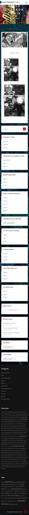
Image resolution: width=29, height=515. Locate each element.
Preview (3, 394)
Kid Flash (22, 421)
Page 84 (5, 253)
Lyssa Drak (24, 454)
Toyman (18, 444)
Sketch (3, 396)
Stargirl (7, 417)
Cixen (6, 440)
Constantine (9, 448)
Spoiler (25, 442)
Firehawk (24, 455)
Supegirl (19, 454)
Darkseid (13, 438)
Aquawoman (4, 421)
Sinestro (19, 442)
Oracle (6, 463)
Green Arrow (3, 415)
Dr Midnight (22, 459)
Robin (18, 461)
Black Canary (11, 454)
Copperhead (14, 442)
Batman (23, 436)
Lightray (8, 426)
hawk (5, 459)
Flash (8, 430)
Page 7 (5, 238)
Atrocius (11, 425)
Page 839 (5, 141)
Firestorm (22, 428)
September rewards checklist (11, 333)
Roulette (9, 455)
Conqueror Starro (13, 310)
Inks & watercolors (6, 388)
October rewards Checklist (10, 328)
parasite (3, 498)
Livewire (25, 428)
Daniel (23, 461)
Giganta (3, 466)
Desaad (16, 454)
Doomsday (9, 442)
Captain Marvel (24, 414)
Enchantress (11, 412)
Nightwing (22, 457)
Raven (12, 452)
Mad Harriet (22, 423)
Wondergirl (3, 438)
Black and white (5, 373)
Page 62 (5, 297)
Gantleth (25, 465)
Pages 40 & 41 (7, 160)
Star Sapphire (24, 430)
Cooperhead (10, 461)
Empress (3, 457)
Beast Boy (3, 465)
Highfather (25, 432)
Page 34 (5, 204)
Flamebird (15, 425)
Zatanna (3, 452)
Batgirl (12, 417)
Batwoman (11, 430)
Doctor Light (4, 414)
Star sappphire (18, 450)
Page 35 (5, 201)
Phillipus (26, 415)
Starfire (23, 448)
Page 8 (5, 235)
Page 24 (5, 179)
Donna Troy (14, 414)
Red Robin (20, 417)
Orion (13, 457)
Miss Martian (11, 465)
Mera (23, 440)
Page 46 (5, 279)
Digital (3, 380)
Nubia (19, 452)
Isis (18, 415)
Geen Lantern (17, 419)
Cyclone (3, 448)
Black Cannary (14, 455)
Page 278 (14, 53)
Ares (2, 412)
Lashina (15, 461)
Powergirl (3, 468)
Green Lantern (18, 448)
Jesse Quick (17, 421)
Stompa (18, 426)
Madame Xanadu (10, 421)
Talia (13, 432)
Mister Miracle (25, 463)
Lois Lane (9, 428)
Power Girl (18, 459)
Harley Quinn (13, 423)
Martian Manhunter (18, 432)
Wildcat (2, 461)
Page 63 (5, 294)
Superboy (16, 417)
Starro (14, 448)
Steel (8, 415)
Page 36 (5, 197)
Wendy (7, 465)
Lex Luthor (23, 412)
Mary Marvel (25, 419)
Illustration (4, 386)
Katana (12, 419)
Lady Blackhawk (8, 432)
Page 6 (5, 241)
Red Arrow (16, 466)
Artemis (6, 461)
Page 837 (5, 147)
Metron (22, 442)
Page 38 (5, 166)
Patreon (3, 391)
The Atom (17, 428)
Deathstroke (10, 440)
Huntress (3, 456)
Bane (6, 455)
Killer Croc (3, 417)
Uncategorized (5, 399)
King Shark (20, 455)
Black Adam (9, 438)
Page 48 (5, 272)
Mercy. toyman (10, 450)
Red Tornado (11, 466)
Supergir (3, 432)
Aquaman (16, 430)
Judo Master (16, 457)
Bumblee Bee (19, 434)
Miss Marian (21, 415)
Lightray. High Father (17, 440)
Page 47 (5, 275)
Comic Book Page (6, 378)
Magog (5, 442)
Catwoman (23, 426)
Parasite (23, 450)
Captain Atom (4, 436)
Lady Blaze (22, 444)
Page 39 (5, 163)
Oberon (4, 428)
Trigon (20, 430)
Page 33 (5, 207)
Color (2, 375)
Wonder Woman (18, 446)
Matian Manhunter (5, 425)
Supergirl (24, 417)
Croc (10, 417)
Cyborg (6, 454)
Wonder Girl (13, 459)
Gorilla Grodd (6, 491)
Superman (15, 415)
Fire (20, 419)
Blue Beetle (12, 436)
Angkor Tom (10, 463)
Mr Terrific (13, 428)
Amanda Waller (8, 457)
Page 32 (5, 210)
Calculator (8, 459)
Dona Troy (10, 414)
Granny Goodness (8, 446)
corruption (4, 486)
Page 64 (5, 291)
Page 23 (5, 182)
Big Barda (17, 412)
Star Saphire (15, 463)
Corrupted (21, 484)
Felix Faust (24, 489)
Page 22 (5, 185)
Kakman (10, 415)
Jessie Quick (8, 434)
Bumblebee (3, 419)
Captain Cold (4, 430)
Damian (18, 423)
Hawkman (7, 444)
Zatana (20, 463)
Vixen (6, 448)
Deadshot (8, 419)
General (3, 383)
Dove (23, 434)
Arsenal (2, 446)
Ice (14, 450)
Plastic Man (18, 438)
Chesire (5, 423)
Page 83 (5, 257)
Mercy (22, 438)
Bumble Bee (17, 436)
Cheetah (7, 466)
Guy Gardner (20, 425)
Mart (2, 428)
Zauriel (9, 423)
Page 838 (5, 144)
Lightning (3, 440)
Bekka (8, 436)
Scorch (5, 450)
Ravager (19, 414)
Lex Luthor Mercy (13, 426)
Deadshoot (16, 465)
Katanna (21, 465)
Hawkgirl (3, 444)
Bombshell (3, 434)
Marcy (4, 426)
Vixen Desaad (21, 466)
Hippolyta (16, 452)
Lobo (21, 461)
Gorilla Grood (23, 452)
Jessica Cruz (14, 434)
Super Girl (3, 454)
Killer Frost (8, 452)
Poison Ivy (5, 412)
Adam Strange (13, 444)
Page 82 (5, 260)
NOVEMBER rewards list (9, 323)
